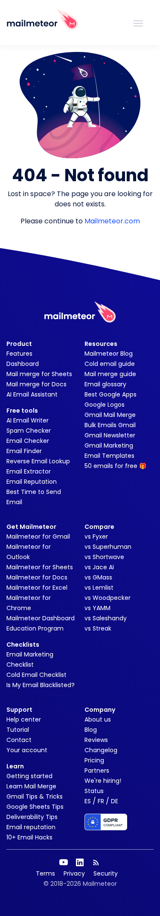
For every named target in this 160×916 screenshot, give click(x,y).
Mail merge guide (110, 374)
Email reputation (30, 827)
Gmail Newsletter (109, 435)
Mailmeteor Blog (108, 353)
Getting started (29, 776)
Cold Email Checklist (36, 675)
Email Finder (24, 451)
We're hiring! (102, 780)
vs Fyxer (96, 536)
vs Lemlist (98, 587)
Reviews (96, 740)
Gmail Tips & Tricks (34, 796)
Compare (99, 526)
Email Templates (109, 455)
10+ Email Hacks (29, 837)
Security (105, 873)
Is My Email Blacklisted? (40, 685)
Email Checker (27, 441)
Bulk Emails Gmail (110, 425)
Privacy (74, 873)
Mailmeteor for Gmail (38, 536)
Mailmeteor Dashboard (40, 618)
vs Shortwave (104, 557)
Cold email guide (109, 364)
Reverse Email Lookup (38, 461)
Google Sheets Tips (35, 806)
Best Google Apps (110, 394)
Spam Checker (28, 430)
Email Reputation (31, 481)
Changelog (100, 750)
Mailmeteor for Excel (36, 587)
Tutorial (17, 729)
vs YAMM (97, 608)
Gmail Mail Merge (110, 415)
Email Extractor (28, 471)
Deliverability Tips (32, 817)
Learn (15, 766)
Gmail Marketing (108, 445)
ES (87, 801)
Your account (26, 750)
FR (101, 801)
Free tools (22, 410)
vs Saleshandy (105, 618)
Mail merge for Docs (36, 384)
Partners (96, 770)
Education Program (35, 628)
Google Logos (104, 404)
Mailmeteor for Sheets (39, 567)
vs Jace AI (99, 567)
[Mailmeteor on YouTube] (63, 862)
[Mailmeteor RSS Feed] (96, 862)
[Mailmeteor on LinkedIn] (80, 862)
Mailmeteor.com (112, 221)
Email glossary (105, 384)
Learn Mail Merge (31, 786)
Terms (45, 873)
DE (114, 801)
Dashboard (22, 364)
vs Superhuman (107, 546)
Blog (90, 729)
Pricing (94, 760)
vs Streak (97, 628)
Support (19, 709)
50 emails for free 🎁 (115, 466)
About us (97, 719)
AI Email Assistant (32, 394)
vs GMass (98, 577)
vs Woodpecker (107, 598)
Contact (19, 740)
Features (19, 353)
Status (94, 791)
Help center (23, 719)
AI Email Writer (27, 420)
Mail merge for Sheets (39, 374)
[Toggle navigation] (138, 22)
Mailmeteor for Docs (36, 577)
